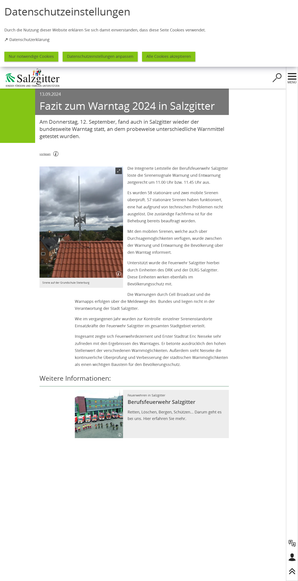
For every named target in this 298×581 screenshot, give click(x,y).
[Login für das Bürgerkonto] (292, 557)
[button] (81, 222)
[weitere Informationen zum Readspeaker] (56, 154)
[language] (292, 543)
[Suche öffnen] (277, 77)
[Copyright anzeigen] (118, 272)
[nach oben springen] (292, 571)
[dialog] (149, 33)
